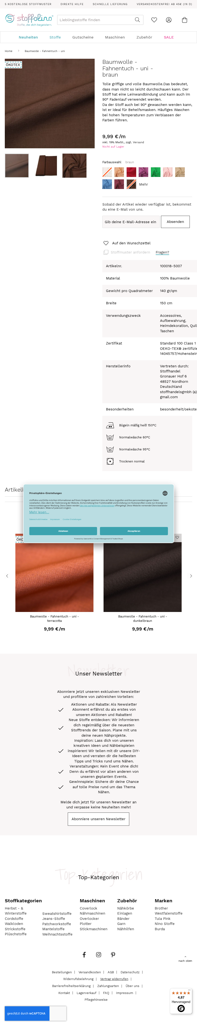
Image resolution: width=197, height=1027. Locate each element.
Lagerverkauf (86, 992)
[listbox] (147, 179)
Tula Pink (163, 918)
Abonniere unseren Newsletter (98, 819)
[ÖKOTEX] (54, 611)
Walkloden (14, 924)
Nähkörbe (125, 908)
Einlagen (124, 913)
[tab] (98, 37)
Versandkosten (90, 972)
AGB (111, 972)
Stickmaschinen (93, 929)
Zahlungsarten (108, 986)
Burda (160, 929)
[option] (107, 172)
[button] (48, 165)
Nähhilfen (125, 929)
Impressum (124, 992)
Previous (7, 575)
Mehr (143, 184)
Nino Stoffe (165, 924)
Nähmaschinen (92, 913)
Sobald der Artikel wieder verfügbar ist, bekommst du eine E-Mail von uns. (146, 207)
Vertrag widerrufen (114, 979)
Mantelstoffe (53, 929)
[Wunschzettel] (154, 20)
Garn (121, 924)
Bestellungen (62, 972)
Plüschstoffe (16, 934)
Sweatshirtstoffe (57, 913)
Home (8, 51)
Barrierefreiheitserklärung (71, 986)
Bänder (123, 918)
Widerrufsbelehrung (78, 979)
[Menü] (189, 991)
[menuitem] (31, 37)
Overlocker (89, 918)
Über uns (132, 986)
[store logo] (29, 20)
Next (190, 575)
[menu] (98, 37)
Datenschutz (130, 972)
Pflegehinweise (96, 999)
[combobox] (100, 20)
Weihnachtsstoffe (57, 934)
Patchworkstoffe (56, 924)
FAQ (106, 992)
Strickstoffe (15, 929)
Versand (138, 142)
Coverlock (88, 908)
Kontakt (64, 992)
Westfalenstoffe (169, 913)
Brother (161, 908)
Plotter (86, 924)
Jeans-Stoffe (53, 918)
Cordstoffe (14, 918)
